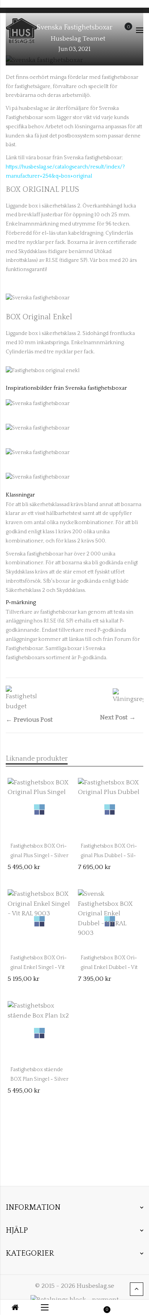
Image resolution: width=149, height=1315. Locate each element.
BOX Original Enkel (39, 317)
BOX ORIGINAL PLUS (42, 189)
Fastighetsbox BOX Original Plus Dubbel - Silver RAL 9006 (109, 855)
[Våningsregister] (128, 695)
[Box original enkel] (42, 371)
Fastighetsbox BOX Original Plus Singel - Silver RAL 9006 (39, 855)
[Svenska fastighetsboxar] (38, 298)
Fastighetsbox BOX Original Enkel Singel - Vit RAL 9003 (38, 967)
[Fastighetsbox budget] (21, 698)
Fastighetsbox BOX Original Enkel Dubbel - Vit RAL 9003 (109, 967)
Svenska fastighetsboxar (74, 27)
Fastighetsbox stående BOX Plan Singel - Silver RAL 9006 (39, 1079)
